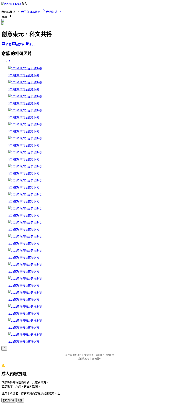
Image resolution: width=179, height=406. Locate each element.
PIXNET (77, 355)
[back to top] (4, 348)
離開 (20, 400)
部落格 (20, 44)
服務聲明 (96, 358)
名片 (32, 44)
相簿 (9, 44)
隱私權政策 (83, 358)
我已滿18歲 (8, 400)
